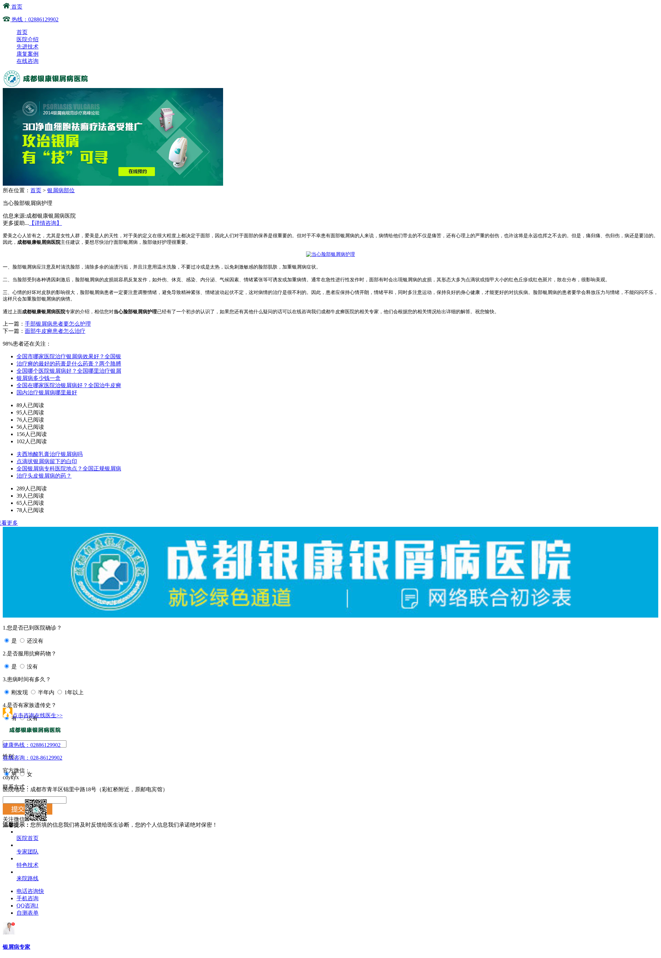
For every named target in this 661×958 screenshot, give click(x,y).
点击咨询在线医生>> (37, 715)
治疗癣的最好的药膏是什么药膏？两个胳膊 (69, 364)
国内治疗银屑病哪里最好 (47, 392)
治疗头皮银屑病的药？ (44, 476)
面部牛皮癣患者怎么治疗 (55, 331)
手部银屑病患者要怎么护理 (58, 324)
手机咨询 (28, 898)
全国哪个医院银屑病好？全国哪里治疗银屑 (69, 371)
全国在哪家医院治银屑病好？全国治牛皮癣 (69, 385)
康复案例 (28, 54)
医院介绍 (28, 39)
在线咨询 (28, 61)
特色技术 (28, 865)
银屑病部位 (61, 190)
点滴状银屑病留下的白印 (47, 461)
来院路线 (28, 878)
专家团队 (28, 851)
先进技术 (28, 47)
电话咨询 (30, 891)
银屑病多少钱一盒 (39, 378)
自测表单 (28, 913)
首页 (16, 7)
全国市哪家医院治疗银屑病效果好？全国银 (69, 356)
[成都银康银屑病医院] (47, 85)
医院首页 (28, 838)
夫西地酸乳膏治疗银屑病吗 (50, 454)
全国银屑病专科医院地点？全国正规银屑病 (69, 468)
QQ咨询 (28, 905)
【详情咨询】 (45, 223)
